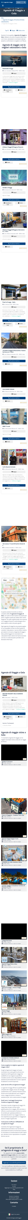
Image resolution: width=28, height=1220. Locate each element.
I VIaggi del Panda (7, 940)
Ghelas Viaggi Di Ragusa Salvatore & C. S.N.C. (13, 230)
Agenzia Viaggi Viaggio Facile (10, 839)
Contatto (14, 1206)
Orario (21, 90)
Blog (14, 1189)
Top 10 (7, 30)
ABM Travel (6, 426)
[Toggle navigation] (2, 5)
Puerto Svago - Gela (8, 302)
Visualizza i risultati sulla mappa (14, 593)
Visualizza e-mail (8, 90)
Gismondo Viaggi (7, 68)
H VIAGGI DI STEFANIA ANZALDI (10, 1058)
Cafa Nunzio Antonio (8, 467)
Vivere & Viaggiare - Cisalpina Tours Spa (13, 815)
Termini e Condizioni (14, 1196)
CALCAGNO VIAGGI (8, 389)
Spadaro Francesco (7, 761)
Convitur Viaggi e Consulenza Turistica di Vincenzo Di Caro (13, 886)
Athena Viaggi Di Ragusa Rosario (12, 147)
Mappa (14, 73)
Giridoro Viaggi (7, 188)
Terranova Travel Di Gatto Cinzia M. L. (13, 544)
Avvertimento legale (14, 1198)
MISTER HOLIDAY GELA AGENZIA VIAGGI (12, 694)
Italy (2, 18)
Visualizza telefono (15, 87)
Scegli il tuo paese (15, 1214)
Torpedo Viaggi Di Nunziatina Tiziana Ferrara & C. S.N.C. (14, 351)
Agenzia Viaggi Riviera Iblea (9, 964)
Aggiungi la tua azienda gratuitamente (14, 1162)
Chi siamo (14, 1184)
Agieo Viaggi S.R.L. (7, 1034)
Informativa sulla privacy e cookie (14, 1199)
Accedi (14, 1186)
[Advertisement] (14, 113)
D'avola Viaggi (6, 1011)
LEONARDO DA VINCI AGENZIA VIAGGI (12, 862)
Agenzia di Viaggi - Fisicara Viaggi (11, 987)
